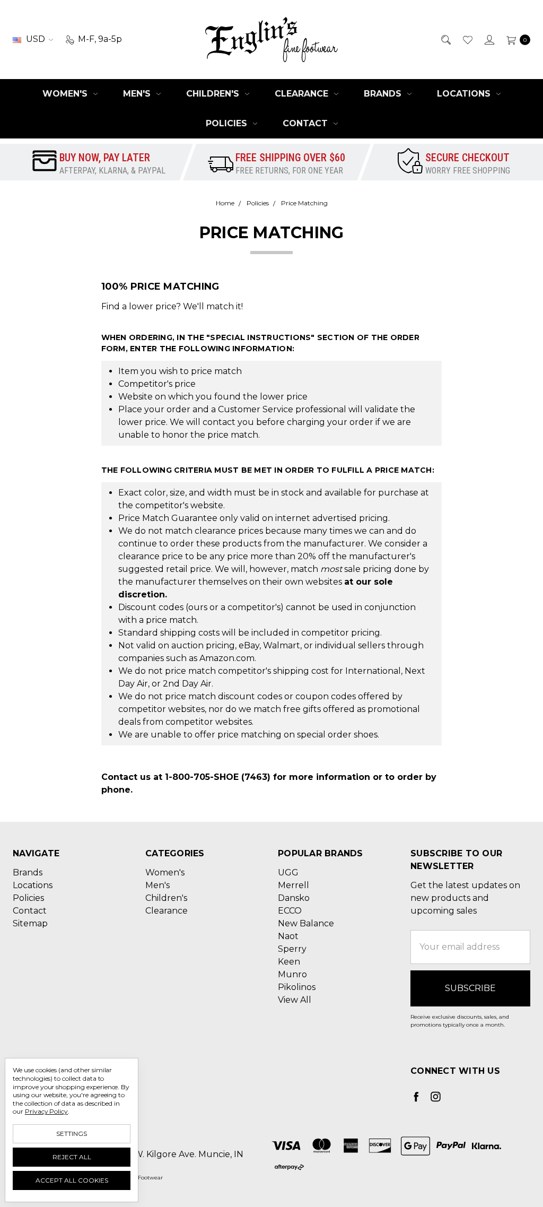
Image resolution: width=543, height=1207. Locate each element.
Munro (292, 974)
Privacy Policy (46, 1111)
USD (35, 39)
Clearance (303, 94)
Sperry (292, 949)
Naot (288, 936)
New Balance (306, 923)
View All (294, 1000)
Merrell (293, 885)
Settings (71, 1133)
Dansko (294, 898)
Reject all (71, 1157)
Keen (289, 962)
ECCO (290, 911)
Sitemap (30, 923)
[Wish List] (467, 39)
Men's (138, 94)
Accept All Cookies (72, 1180)
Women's (66, 94)
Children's (214, 94)
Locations (465, 94)
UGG (288, 872)
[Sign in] (488, 39)
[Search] (445, 39)
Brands (384, 94)
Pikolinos (297, 987)
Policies (228, 123)
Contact (306, 123)
